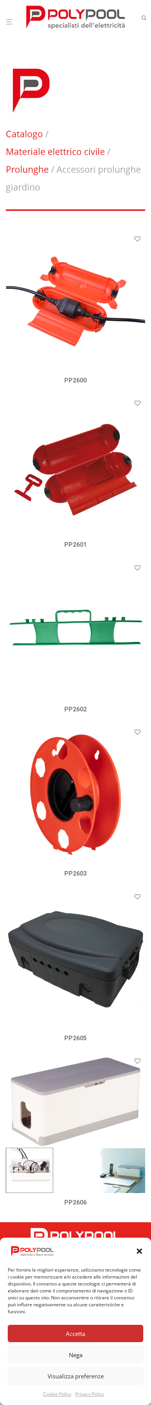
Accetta (75, 1334)
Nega (75, 1355)
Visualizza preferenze (76, 1376)
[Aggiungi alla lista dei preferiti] (137, 239)
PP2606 (75, 1202)
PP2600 (75, 380)
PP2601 (75, 544)
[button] (139, 1251)
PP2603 (75, 873)
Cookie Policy (57, 1394)
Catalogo (24, 134)
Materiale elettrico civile (55, 151)
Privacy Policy (89, 1394)
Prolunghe (27, 169)
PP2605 (75, 1038)
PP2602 (75, 709)
